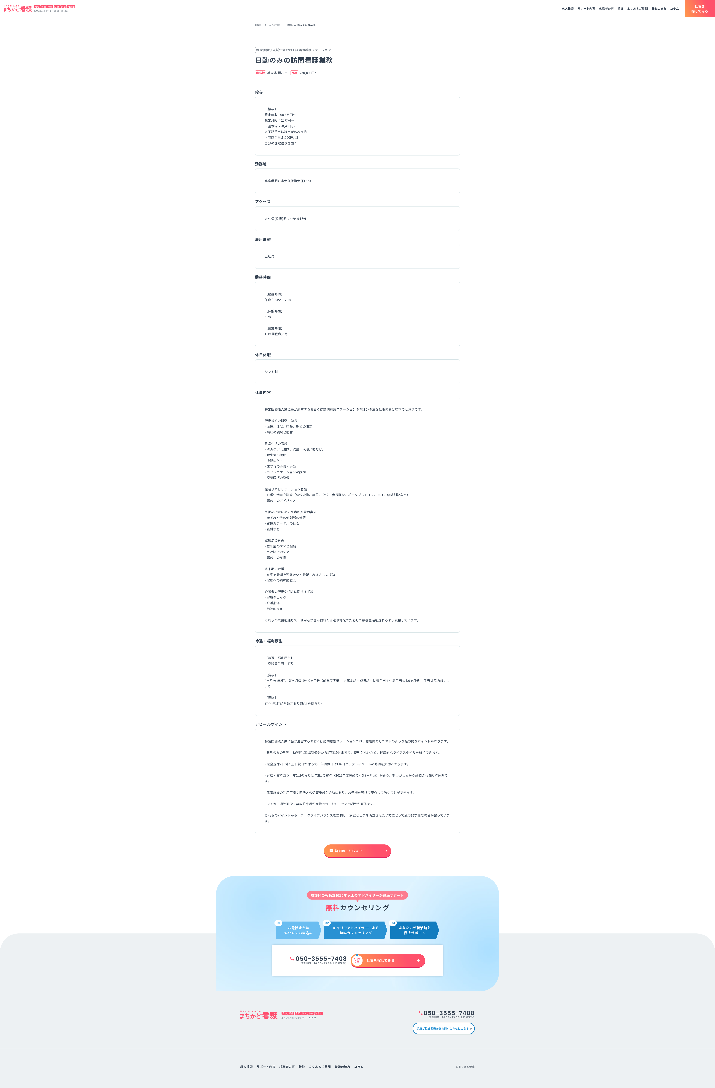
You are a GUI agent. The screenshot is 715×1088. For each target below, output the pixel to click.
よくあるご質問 (637, 8)
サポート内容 (586, 8)
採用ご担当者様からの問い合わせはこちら (443, 1028)
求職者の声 (606, 8)
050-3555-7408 (321, 958)
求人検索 (568, 8)
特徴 (621, 8)
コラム (674, 8)
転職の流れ (659, 8)
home (259, 25)
